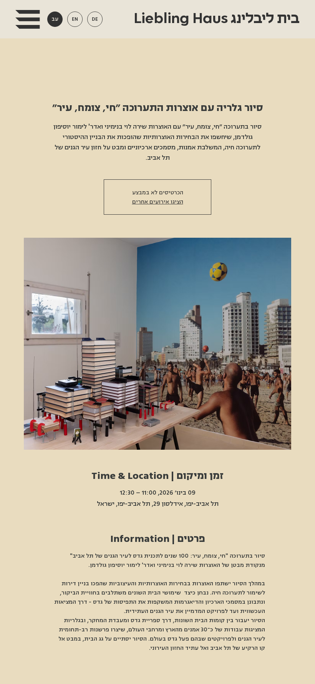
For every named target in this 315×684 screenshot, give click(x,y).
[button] (27, 19)
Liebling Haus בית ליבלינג (215, 19)
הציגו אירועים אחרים (157, 202)
